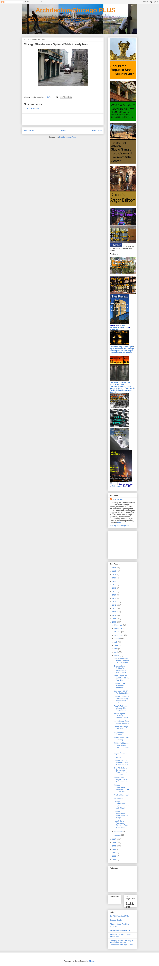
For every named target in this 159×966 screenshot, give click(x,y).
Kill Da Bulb (118, 798)
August (117, 639)
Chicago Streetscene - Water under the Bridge (121, 814)
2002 (114, 856)
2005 (114, 846)
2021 (114, 585)
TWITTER (125, 327)
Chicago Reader (116, 920)
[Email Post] (57, 97)
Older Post (97, 131)
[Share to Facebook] (68, 97)
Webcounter (117, 486)
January (117, 835)
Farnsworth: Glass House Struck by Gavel (120, 387)
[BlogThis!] (64, 97)
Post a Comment (33, 108)
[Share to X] (66, 97)
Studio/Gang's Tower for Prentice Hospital (121, 352)
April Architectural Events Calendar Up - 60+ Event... (121, 661)
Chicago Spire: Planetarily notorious (119, 685)
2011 (114, 612)
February (118, 831)
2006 (114, 842)
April (116, 652)
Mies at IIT (115, 382)
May (116, 649)
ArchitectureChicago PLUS (68, 10)
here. (119, 523)
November (118, 628)
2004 (114, 849)
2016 (114, 595)
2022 (114, 581)
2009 (114, 619)
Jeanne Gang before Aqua (122, 347)
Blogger (92, 961)
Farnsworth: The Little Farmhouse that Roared (122, 390)
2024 (114, 574)
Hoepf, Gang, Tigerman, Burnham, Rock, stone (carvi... (121, 824)
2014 (114, 602)
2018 (114, 588)
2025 (114, 571)
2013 (114, 605)
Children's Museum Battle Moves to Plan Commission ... (121, 746)
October (117, 632)
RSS (123, 325)
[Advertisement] (62, 119)
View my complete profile (119, 525)
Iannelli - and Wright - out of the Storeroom (120, 780)
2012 (114, 608)
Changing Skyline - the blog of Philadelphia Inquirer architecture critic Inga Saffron (121, 943)
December (118, 625)
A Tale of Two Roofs (121, 795)
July (116, 642)
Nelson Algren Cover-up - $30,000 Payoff (121, 716)
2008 (114, 622)
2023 (114, 578)
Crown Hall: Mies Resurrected (120, 383)
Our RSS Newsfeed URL (119, 916)
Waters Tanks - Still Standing (121, 739)
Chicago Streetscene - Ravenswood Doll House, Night (121, 788)
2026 (114, 568)
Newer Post (29, 131)
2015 (114, 598)
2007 (114, 839)
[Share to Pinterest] (71, 97)
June (116, 645)
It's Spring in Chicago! (119, 733)
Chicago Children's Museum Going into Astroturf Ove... (121, 699)
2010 (114, 615)
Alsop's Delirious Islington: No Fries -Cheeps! (120, 708)
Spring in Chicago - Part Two (121, 728)
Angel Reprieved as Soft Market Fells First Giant (121, 678)
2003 (114, 853)
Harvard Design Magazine (120, 930)
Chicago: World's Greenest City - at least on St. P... (121, 762)
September (119, 635)
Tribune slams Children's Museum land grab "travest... (120, 669)
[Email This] (61, 97)
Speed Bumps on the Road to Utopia (120, 755)
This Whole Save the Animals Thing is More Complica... (120, 771)
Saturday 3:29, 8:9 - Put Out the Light (122, 692)
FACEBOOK (114, 327)
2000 (114, 860)
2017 (114, 592)
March (117, 656)
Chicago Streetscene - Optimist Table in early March (121, 805)
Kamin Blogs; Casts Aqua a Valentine (121, 722)
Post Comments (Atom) (67, 137)
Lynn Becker (117, 499)
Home (63, 131)
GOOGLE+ (114, 329)
